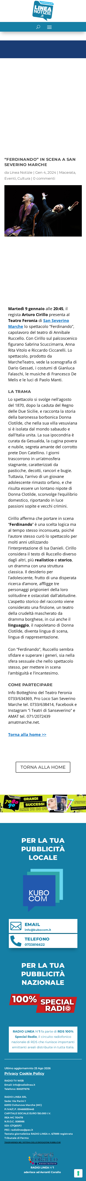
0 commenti (44, 178)
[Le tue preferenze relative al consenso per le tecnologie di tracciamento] (78, 1173)
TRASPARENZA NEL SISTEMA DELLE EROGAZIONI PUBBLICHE (32, 1142)
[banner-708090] (43, 811)
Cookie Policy (31, 1073)
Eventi (10, 178)
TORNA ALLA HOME (43, 767)
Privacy (11, 1073)
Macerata (67, 172)
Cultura (23, 178)
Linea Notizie (21, 172)
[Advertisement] (43, 105)
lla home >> (27, 734)
